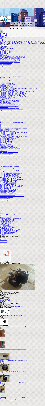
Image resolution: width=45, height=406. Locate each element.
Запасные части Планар (4, 85)
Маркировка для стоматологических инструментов (9, 101)
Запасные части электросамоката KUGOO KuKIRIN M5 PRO (11, 179)
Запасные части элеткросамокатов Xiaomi (8, 184)
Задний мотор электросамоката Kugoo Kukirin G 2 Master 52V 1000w (13, 371)
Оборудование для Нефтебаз (5, 64)
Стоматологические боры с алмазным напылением (9, 114)
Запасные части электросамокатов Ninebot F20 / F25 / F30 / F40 (12, 193)
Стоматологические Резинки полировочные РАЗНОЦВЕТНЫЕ (12, 94)
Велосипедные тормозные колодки (6, 212)
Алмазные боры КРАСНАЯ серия (6, 116)
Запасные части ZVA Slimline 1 (6, 51)
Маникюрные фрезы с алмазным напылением (8, 147)
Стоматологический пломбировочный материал (9, 90)
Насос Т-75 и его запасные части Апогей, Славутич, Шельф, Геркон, (13, 60)
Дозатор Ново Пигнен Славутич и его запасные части (10, 58)
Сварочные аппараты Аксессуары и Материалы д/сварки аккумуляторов (13, 158)
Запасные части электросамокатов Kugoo (7, 195)
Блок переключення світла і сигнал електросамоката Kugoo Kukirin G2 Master (14, 326)
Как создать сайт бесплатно (5, 398)
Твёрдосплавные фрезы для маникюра (7, 146)
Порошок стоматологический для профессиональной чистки (11, 104)
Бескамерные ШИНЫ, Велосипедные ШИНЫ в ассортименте (11, 214)
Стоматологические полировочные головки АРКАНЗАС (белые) (12, 92)
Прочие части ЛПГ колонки (5, 75)
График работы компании (5, 300)
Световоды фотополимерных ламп (6, 134)
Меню (6, 35)
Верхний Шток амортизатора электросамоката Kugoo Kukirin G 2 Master (13, 360)
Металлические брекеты (4, 130)
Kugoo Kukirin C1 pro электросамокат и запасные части (10, 175)
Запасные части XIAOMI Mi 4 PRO (6, 188)
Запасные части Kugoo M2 (5, 198)
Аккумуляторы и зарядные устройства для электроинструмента (12, 203)
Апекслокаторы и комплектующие (6, 123)
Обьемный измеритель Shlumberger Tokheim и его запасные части (12, 57)
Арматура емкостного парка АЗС (6, 66)
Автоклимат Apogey (4, 79)
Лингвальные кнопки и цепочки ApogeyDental (9, 129)
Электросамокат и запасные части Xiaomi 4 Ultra (9, 189)
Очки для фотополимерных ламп (6, 135)
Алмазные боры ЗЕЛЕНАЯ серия (6, 117)
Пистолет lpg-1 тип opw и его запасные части (8, 74)
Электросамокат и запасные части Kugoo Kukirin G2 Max (10, 177)
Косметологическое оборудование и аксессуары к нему (10, 148)
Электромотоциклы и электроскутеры (7, 160)
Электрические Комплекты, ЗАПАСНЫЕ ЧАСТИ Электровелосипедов (13, 164)
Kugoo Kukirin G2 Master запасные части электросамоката (11, 173)
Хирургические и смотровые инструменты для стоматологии (11, 109)
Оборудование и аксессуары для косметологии (9, 144)
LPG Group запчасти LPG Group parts (7, 72)
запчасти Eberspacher (4, 82)
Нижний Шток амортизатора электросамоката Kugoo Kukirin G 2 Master (13, 337)
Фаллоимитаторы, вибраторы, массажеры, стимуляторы (10, 218)
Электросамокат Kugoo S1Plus (5, 187)
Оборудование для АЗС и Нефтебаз (6, 48)
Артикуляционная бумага (5, 102)
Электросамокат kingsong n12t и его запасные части (9, 169)
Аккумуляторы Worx (4, 206)
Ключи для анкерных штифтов (6, 98)
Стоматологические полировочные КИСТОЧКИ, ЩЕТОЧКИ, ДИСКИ (13, 95)
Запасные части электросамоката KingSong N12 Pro (9, 170)
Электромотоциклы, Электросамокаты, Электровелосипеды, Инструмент (14, 159)
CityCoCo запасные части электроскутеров (8, 162)
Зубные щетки (2, 234)
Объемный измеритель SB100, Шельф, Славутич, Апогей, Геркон (12, 56)
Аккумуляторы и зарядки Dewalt (6, 208)
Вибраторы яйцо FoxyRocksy (5, 224)
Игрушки (2, 149)
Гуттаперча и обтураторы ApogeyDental (7, 131)
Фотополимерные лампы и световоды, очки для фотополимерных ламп (13, 132)
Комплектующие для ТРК (5, 50)
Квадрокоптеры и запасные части (6, 153)
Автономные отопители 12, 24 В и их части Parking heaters (11, 80)
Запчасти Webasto (3, 81)
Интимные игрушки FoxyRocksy (6, 217)
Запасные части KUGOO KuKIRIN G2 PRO (8, 178)
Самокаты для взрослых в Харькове (16, 306)
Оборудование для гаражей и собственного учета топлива (11, 78)
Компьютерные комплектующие (6, 154)
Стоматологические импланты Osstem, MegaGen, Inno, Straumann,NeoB (13, 136)
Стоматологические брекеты (5, 126)
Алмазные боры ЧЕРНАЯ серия (6, 119)
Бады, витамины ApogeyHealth (6, 216)
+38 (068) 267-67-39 (3, 240)
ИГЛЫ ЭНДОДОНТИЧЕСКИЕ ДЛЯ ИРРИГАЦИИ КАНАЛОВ (12, 100)
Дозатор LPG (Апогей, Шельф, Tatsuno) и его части (9, 77)
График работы (3, 249)
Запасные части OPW (4, 53)
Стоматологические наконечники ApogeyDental (9, 125)
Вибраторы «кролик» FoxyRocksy (6, 222)
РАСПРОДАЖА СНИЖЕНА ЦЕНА (7, 142)
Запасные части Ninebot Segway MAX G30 (8, 192)
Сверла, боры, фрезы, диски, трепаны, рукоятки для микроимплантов (13, 110)
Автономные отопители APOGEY (6, 83)
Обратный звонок (6, 297)
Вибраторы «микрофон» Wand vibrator (7, 220)
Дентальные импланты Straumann (6, 139)
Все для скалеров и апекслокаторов (6, 120)
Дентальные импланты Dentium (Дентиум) (8, 138)
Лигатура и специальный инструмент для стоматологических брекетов (13, 128)
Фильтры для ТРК (3, 54)
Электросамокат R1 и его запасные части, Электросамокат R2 (11, 186)
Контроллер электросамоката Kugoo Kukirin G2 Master (10, 393)
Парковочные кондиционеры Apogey (7, 87)
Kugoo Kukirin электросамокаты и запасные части (9, 172)
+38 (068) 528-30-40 (3, 238)
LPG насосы (2, 69)
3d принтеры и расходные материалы (7, 155)
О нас (1, 38)
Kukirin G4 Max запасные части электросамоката (9, 182)
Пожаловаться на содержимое (30, 397)
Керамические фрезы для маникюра (6, 145)
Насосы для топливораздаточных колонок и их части (10, 59)
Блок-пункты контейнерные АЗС (6, 63)
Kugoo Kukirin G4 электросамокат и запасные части (9, 174)
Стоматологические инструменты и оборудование (9, 108)
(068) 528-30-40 (3, 33)
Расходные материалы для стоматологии (7, 89)
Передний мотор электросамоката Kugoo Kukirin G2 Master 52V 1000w (13, 382)
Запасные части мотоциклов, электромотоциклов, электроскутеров (12, 161)
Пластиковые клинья (4, 107)
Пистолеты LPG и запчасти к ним (6, 71)
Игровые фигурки (3, 151)
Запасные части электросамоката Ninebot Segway (9, 191)
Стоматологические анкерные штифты (7, 97)
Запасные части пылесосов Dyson (6, 233)
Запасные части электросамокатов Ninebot (8, 190)
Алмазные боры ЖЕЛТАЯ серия (6, 118)
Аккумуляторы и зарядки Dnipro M (6, 204)
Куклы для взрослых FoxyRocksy (6, 225)
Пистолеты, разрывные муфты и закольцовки (8, 61)
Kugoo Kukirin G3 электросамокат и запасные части (9, 176)
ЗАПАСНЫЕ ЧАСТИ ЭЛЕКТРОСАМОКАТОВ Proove (10, 166)
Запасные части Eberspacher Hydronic (7, 86)
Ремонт (1, 49)
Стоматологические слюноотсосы (6, 105)
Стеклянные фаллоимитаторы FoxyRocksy (8, 221)
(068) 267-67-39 (3, 34)
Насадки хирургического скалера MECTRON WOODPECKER (12, 122)
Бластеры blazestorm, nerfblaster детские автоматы (9, 152)
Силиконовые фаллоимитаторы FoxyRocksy (8, 223)
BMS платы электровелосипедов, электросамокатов (9, 210)
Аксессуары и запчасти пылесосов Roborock (8, 231)
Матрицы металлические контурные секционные (9, 106)
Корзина (1, 35)
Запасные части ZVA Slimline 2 (6, 52)
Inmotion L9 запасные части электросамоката (8, 171)
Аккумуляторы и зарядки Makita (6, 205)
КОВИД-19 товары (3, 143)
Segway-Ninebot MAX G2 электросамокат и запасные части (11, 194)
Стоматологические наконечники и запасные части (9, 124)
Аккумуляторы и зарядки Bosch (6, 209)
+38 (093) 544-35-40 (3, 244)
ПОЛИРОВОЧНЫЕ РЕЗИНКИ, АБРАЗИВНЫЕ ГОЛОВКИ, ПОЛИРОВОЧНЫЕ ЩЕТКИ (17, 91)
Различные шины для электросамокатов (7, 167)
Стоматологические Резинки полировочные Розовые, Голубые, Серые (13, 93)
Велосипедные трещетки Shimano (6, 213)
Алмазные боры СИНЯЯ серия (6, 115)
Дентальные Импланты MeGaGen (6, 140)
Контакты (2, 39)
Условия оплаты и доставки (5, 299)
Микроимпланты (3, 99)
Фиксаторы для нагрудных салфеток (7, 103)
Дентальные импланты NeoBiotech (6, 141)
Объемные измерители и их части (6, 55)
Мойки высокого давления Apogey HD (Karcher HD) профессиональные (13, 76)
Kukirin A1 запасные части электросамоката (8, 183)
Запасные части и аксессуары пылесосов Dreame (9, 230)
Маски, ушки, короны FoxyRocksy (6, 226)
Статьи (1, 40)
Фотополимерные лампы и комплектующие (8, 133)
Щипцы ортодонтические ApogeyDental (7, 127)
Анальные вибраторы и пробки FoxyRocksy (8, 219)
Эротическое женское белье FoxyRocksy (7, 227)
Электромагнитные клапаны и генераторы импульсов (10, 62)
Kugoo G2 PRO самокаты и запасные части (8, 199)
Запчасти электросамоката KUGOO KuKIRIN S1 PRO (10, 181)
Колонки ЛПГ (2, 70)
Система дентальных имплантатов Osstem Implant (9, 137)
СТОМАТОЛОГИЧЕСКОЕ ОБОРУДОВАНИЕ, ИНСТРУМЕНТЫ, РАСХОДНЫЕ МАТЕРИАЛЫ (18, 88)
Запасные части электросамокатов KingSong (8, 168)
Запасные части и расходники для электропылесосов (10, 229)
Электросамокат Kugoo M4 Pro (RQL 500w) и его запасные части (12, 196)
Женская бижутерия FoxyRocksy (6, 228)
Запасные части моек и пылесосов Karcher (8, 232)
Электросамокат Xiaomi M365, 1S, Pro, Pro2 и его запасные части (12, 185)
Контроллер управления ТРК (5, 65)
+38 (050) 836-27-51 (3, 242)
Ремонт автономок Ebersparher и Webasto (7, 84)
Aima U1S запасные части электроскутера (8, 163)
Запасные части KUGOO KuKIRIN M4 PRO (8, 180)
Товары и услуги (3, 37)
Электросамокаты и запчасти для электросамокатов (9, 165)
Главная (1, 36)
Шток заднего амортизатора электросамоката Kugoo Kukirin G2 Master (13, 349)
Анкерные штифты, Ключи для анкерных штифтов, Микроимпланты (13, 96)
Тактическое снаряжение (4, 215)
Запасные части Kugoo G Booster (6, 200)
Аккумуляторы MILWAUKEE (5, 207)
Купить (1, 297)
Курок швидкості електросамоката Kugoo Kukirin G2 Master (11, 315)
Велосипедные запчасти (4, 211)
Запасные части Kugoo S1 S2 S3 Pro (6, 197)
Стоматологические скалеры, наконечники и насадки (10, 121)
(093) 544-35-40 (3, 36)
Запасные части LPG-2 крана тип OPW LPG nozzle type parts (11, 73)
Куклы (1, 150)
